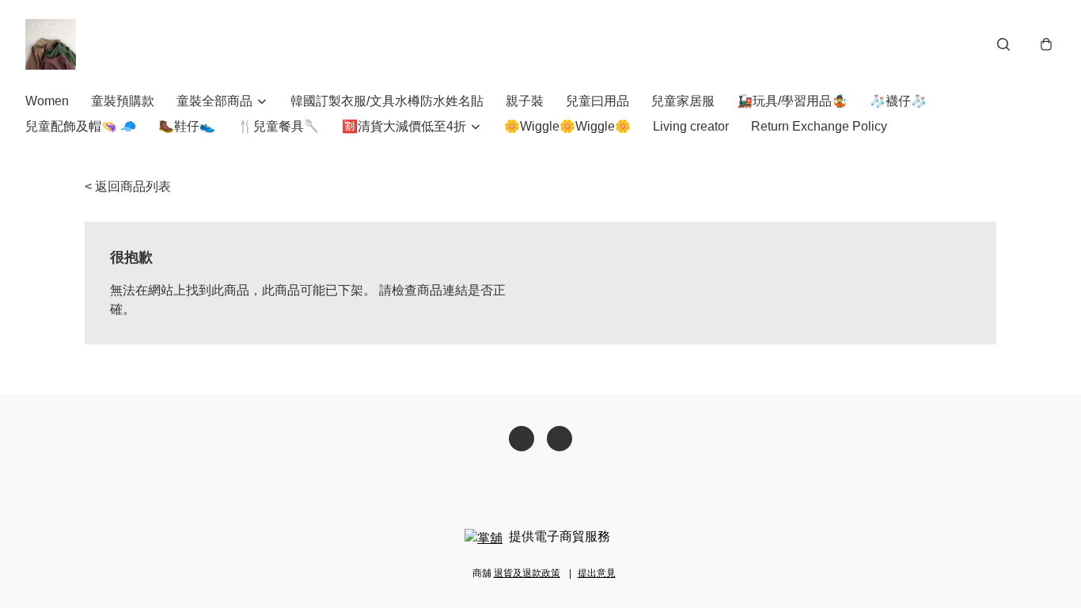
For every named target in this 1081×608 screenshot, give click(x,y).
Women (47, 101)
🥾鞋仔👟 (186, 126)
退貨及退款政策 (527, 573)
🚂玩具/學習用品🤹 (792, 101)
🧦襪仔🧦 (898, 101)
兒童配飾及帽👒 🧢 (80, 126)
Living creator (691, 126)
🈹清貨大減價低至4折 (404, 126)
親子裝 (525, 101)
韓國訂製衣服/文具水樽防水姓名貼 (387, 101)
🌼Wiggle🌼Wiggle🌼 (567, 126)
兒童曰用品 (597, 101)
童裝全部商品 (214, 101)
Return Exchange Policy (819, 126)
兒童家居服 (683, 101)
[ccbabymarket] (50, 44)
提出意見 (597, 573)
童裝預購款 (122, 101)
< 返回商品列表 (128, 186)
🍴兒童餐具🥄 (278, 126)
